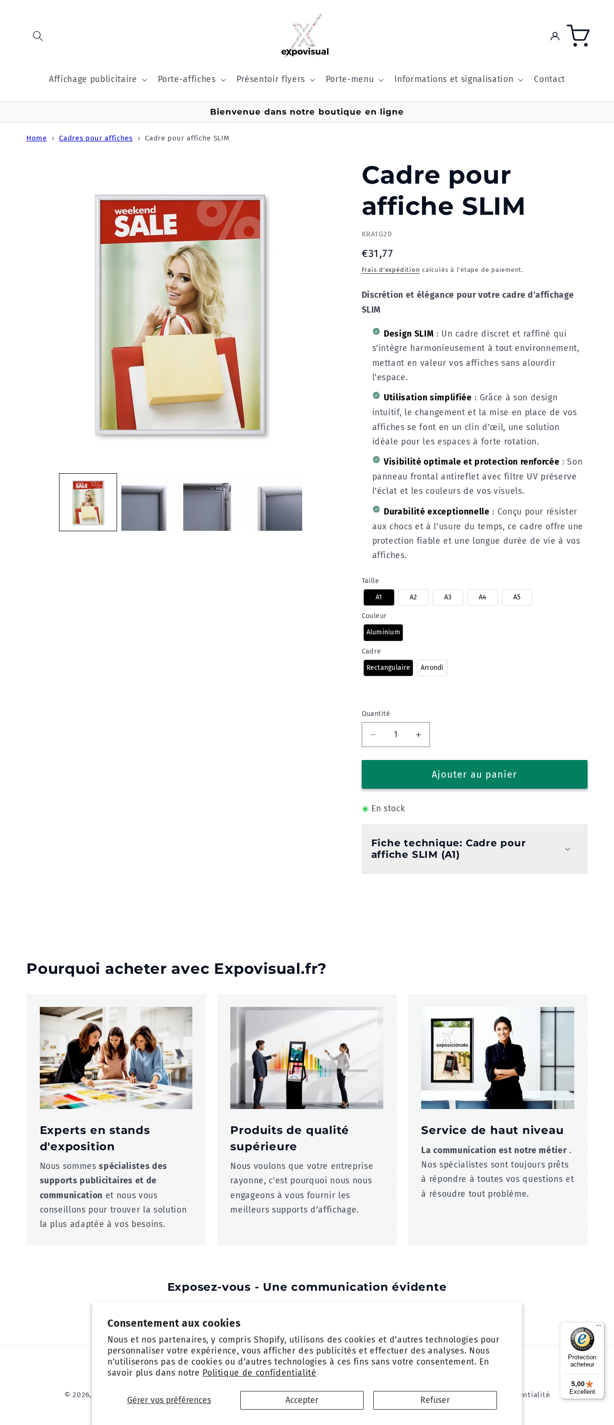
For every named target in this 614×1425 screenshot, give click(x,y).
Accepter (302, 1400)
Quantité (376, 714)
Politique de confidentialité (259, 1373)
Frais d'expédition (391, 269)
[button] (37, 35)
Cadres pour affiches (95, 138)
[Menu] (598, 1327)
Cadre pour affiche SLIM (187, 138)
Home (36, 138)
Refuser (435, 1400)
